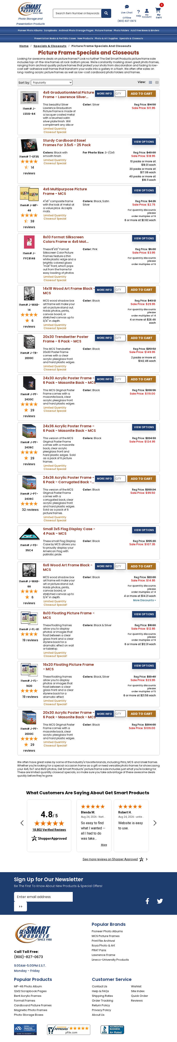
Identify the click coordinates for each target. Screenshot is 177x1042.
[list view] (151, 82)
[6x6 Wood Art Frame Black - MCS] (29, 569)
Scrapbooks (50, 30)
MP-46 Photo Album (28, 986)
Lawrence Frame (103, 955)
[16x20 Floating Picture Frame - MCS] (29, 669)
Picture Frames (103, 30)
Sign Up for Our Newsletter (48, 879)
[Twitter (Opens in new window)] (160, 901)
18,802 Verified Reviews (49, 829)
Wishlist (136, 986)
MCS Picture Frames (106, 936)
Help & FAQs (100, 991)
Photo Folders (121, 30)
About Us (98, 1015)
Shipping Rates (102, 996)
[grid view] (156, 82)
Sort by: (24, 83)
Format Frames (24, 1001)
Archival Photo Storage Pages (76, 30)
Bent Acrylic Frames (27, 996)
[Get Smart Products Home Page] (30, 8)
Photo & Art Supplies (106, 38)
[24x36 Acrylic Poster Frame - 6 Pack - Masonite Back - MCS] (29, 430)
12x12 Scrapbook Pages (30, 991)
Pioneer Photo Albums (30, 30)
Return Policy (101, 1005)
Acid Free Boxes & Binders (145, 30)
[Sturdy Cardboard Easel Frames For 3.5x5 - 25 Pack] (29, 145)
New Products (85, 38)
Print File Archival (103, 941)
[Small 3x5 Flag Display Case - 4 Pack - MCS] (29, 533)
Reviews (137, 1001)
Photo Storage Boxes (28, 1015)
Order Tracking (102, 1001)
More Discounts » (144, 600)
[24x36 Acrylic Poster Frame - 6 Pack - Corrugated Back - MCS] (29, 482)
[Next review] (155, 823)
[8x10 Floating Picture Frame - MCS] (29, 617)
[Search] (106, 13)
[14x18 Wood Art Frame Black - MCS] (29, 293)
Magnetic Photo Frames (30, 1010)
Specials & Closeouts (131, 38)
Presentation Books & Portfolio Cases (55, 38)
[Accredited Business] (112, 1029)
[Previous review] (22, 823)
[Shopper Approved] (68, 1030)
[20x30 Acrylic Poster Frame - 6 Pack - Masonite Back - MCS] (29, 717)
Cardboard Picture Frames (33, 1005)
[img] (49, 823)
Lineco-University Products (110, 960)
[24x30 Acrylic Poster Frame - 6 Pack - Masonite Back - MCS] (29, 382)
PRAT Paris (99, 950)
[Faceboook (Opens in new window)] (148, 901)
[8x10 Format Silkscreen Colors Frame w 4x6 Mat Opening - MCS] (29, 241)
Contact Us (99, 986)
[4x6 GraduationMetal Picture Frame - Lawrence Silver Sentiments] (29, 97)
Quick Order (139, 996)
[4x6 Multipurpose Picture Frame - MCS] (29, 193)
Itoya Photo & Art (103, 945)
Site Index (137, 991)
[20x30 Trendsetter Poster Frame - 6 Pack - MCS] (29, 341)
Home (23, 46)
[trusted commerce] (25, 1029)
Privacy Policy (101, 1010)
